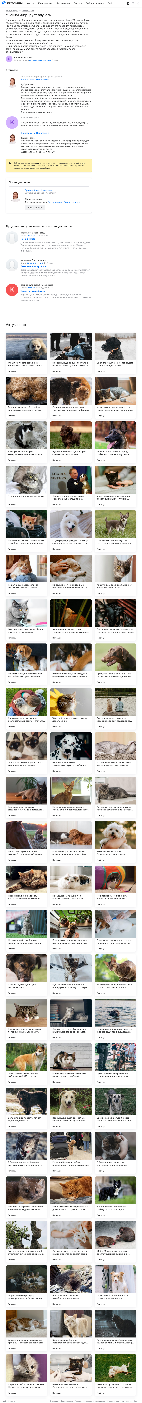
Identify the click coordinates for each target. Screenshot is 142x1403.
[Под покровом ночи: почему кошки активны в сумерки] (115, 886)
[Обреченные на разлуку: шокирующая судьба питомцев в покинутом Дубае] (26, 1286)
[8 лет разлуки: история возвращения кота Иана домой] (26, 442)
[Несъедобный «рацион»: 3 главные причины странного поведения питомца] (71, 886)
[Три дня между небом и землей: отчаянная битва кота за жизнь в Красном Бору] (26, 1242)
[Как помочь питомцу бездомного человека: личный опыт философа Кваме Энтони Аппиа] (115, 1330)
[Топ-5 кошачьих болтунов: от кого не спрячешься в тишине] (26, 753)
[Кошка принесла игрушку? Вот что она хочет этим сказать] (26, 620)
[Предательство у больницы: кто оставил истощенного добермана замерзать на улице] (115, 664)
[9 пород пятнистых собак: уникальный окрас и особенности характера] (71, 753)
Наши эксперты (66, 1401)
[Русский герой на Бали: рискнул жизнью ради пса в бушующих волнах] (115, 1019)
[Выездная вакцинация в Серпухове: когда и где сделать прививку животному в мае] (71, 1375)
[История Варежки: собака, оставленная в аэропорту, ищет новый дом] (71, 1153)
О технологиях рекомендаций (119, 1401)
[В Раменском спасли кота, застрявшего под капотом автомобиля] (115, 1153)
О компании (13, 1401)
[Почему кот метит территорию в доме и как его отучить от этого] (71, 1197)
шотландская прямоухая (40, 60)
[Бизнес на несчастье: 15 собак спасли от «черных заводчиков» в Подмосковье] (115, 1108)
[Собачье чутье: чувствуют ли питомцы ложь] (26, 975)
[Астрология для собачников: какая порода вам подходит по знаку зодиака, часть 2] (115, 709)
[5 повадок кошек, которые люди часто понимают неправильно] (115, 753)
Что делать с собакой (33, 291)
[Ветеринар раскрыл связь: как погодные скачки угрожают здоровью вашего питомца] (26, 1019)
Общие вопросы (72, 202)
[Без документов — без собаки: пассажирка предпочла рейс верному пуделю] (26, 398)
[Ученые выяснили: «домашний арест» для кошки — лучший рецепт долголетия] (115, 486)
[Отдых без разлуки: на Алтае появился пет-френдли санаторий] (115, 1286)
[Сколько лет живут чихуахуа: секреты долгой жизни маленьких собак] (115, 531)
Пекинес (31, 287)
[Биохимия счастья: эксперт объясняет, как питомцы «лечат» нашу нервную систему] (26, 709)
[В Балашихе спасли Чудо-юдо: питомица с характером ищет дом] (26, 1153)
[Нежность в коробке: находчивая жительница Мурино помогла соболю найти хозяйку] (26, 1197)
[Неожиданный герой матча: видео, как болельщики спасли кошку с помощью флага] (26, 931)
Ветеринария (28, 11)
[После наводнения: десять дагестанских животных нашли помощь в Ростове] (26, 886)
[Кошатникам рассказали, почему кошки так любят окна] (115, 575)
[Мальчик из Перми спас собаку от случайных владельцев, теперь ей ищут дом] (26, 531)
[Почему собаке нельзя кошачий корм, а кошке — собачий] (71, 1064)
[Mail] (4, 3)
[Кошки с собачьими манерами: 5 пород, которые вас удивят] (115, 975)
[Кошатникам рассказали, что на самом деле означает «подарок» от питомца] (115, 398)
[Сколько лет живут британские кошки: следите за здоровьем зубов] (71, 1019)
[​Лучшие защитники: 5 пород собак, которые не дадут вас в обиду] (115, 442)
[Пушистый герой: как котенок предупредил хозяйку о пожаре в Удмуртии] (71, 975)
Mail (4, 1401)
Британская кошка (35, 263)
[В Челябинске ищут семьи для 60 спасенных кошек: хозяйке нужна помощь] (71, 664)
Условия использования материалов (90, 1401)
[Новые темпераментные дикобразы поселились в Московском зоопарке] (71, 1286)
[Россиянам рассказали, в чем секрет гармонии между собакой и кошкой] (71, 842)
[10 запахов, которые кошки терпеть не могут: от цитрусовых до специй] (71, 620)
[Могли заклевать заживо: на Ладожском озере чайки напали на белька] (26, 353)
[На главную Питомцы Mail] (14, 3)
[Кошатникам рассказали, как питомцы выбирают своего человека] (26, 575)
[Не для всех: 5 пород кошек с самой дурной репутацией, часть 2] (71, 797)
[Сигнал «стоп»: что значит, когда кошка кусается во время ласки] (71, 1242)
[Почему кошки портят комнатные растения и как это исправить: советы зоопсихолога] (71, 931)
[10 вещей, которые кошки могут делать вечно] (71, 709)
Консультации (12, 11)
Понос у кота (28, 239)
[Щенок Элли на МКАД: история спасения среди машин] (71, 442)
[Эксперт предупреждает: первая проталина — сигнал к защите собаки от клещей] (115, 931)
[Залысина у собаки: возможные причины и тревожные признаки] (26, 1330)
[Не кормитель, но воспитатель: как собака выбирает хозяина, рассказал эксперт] (26, 664)
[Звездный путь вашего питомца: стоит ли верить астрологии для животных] (115, 1375)
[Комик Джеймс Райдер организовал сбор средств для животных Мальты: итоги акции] (71, 1330)
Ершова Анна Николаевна (35, 79)
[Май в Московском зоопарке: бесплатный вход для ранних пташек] (115, 1242)
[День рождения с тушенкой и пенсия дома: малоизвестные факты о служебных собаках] (115, 1064)
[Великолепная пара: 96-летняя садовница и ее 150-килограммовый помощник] (26, 1108)
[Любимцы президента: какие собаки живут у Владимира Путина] (71, 486)
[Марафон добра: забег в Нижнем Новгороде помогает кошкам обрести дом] (26, 1375)
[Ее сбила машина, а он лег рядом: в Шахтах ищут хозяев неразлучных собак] (115, 353)
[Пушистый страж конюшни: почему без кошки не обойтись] (26, 842)
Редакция (54, 1401)
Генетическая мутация (33, 266)
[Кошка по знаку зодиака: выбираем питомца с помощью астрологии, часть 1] (26, 797)
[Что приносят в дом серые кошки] (26, 486)
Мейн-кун (31, 235)
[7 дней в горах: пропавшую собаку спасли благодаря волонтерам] (115, 1197)
